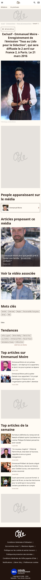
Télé (9, 315)
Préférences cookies (31, 562)
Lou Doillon (5, 339)
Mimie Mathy (17, 335)
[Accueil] (18, 2)
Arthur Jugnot (6, 335)
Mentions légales (28, 546)
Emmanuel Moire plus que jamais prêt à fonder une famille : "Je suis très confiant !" (20, 258)
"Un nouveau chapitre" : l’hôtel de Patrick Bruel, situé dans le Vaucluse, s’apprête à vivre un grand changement (25, 453)
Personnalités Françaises (31, 311)
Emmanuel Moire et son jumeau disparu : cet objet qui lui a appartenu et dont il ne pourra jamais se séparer (25, 364)
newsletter (38, 2)
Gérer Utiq (18, 562)
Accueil (3, 23)
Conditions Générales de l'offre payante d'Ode (19, 558)
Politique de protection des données (19, 554)
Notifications (7, 562)
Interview (11, 311)
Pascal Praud (27, 339)
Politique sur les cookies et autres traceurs (19, 550)
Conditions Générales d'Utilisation (19, 542)
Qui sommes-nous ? (12, 546)
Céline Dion (19, 342)
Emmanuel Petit (16, 339)
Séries (4, 315)
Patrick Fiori (27, 335)
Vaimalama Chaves (8, 342)
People (19, 311)
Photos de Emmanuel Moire (24, 23)
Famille (4, 311)
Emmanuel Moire (10, 23)
